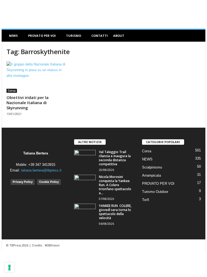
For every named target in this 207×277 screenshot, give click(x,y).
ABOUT (118, 36)
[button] (197, 36)
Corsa (12, 91)
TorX (145, 200)
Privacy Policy (23, 182)
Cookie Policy (49, 182)
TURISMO (73, 36)
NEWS (13, 36)
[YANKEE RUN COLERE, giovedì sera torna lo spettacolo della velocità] (85, 212)
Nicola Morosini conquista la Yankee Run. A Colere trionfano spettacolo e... (115, 184)
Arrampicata (151, 175)
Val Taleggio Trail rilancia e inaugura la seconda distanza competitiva (115, 158)
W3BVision (52, 245)
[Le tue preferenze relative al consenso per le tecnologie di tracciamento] (9, 267)
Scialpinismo (152, 167)
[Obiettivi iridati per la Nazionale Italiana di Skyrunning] (35, 77)
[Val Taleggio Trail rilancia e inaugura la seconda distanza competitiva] (85, 158)
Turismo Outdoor (155, 192)
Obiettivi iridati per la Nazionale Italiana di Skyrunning (27, 102)
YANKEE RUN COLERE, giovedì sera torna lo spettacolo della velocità (115, 211)
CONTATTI (99, 36)
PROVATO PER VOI (42, 36)
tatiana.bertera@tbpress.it (41, 170)
